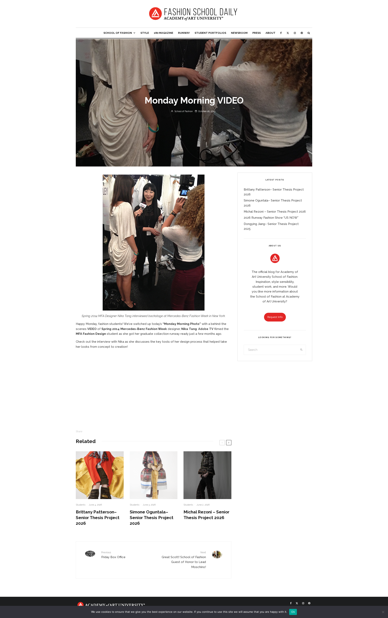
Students (80, 505)
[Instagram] (294, 33)
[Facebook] (281, 33)
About (270, 32)
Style (144, 32)
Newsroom (239, 32)
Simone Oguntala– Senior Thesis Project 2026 (151, 517)
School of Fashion (117, 32)
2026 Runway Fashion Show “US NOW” (271, 217)
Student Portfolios (210, 32)
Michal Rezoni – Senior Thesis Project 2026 (206, 514)
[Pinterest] (301, 33)
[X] (287, 33)
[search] (301, 350)
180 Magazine (163, 32)
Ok (293, 611)
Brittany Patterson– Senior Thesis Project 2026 (97, 517)
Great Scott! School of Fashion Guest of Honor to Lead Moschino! (184, 560)
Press (256, 32)
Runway (184, 32)
